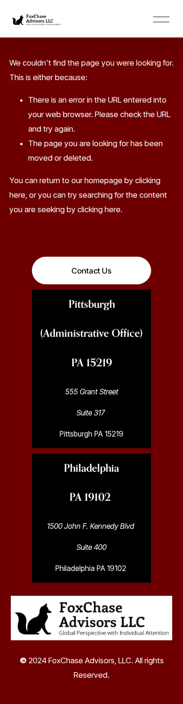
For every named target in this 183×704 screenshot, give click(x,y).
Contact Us (91, 270)
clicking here (99, 209)
